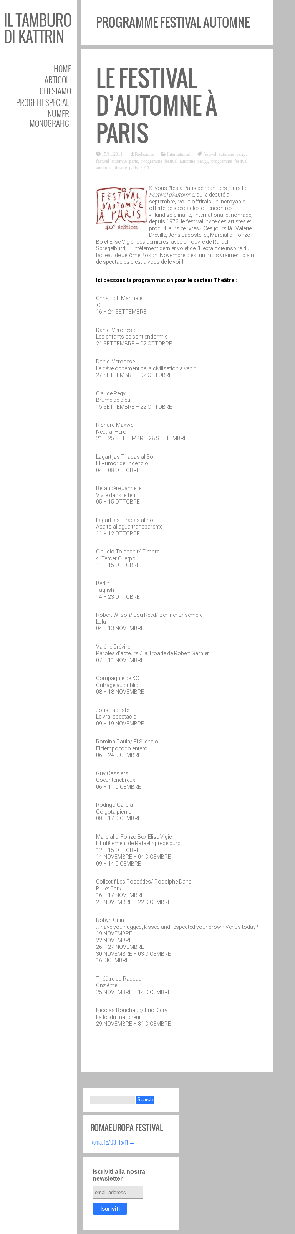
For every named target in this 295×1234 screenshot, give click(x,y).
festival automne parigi (225, 154)
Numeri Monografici (50, 118)
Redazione (144, 154)
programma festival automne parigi (174, 161)
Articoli (58, 80)
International (178, 154)
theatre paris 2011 (132, 167)
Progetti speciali (43, 102)
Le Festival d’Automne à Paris (156, 106)
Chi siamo (55, 91)
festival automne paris (117, 161)
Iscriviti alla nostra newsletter (119, 1175)
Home (62, 68)
